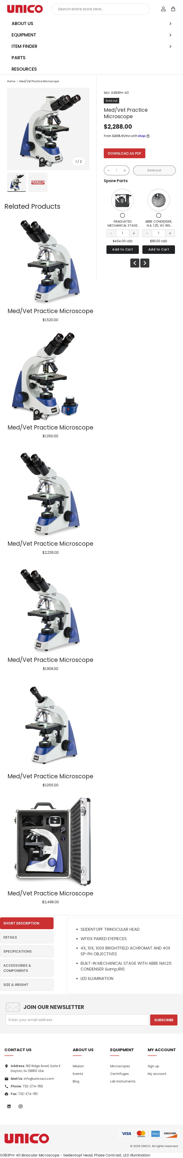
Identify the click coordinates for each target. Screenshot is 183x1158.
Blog (76, 1081)
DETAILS (10, 937)
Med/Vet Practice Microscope (39, 81)
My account (157, 1074)
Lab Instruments (122, 1081)
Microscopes (120, 1066)
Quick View (122, 200)
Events (78, 1074)
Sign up (153, 1066)
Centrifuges (119, 1074)
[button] (173, 9)
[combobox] (100, 9)
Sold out (154, 170)
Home (11, 81)
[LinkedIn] (8, 1106)
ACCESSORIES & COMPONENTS (17, 968)
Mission (78, 1066)
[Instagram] (20, 1106)
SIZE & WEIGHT (15, 984)
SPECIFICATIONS (17, 951)
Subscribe (163, 1020)
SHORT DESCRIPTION (21, 923)
